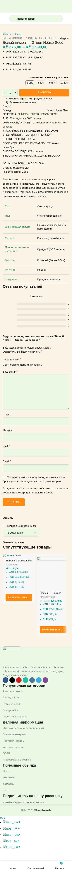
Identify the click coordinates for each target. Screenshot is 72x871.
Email (7, 461)
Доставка (8, 783)
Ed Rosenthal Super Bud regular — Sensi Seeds (19, 562)
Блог (5, 790)
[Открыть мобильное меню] (4, 18)
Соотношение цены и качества (22, 364)
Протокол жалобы (13, 740)
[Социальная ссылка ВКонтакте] (30, 105)
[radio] (29, 82)
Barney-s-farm (11, 697)
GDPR (6, 753)
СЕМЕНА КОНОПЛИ (12, 38)
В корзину (44, 92)
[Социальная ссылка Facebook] (13, 105)
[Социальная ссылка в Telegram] (34, 105)
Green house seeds (14, 716)
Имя (6, 445)
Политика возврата (14, 734)
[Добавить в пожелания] (32, 557)
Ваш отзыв (10, 371)
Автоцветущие (47, 597)
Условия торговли (13, 747)
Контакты (8, 777)
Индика (64, 38)
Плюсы (7, 414)
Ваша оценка (12, 359)
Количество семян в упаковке (48, 77)
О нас (6, 771)
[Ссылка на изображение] (12, 655)
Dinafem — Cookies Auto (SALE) (50, 594)
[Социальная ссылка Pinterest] (21, 105)
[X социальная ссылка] (17, 105)
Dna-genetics (10, 710)
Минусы (7, 430)
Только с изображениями (22, 525)
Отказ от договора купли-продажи (23, 727)
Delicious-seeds (12, 703)
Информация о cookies (17, 759)
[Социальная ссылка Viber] (38, 105)
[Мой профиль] (67, 18)
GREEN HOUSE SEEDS (42, 38)
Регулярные (12, 564)
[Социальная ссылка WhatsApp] (26, 105)
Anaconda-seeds (13, 691)
